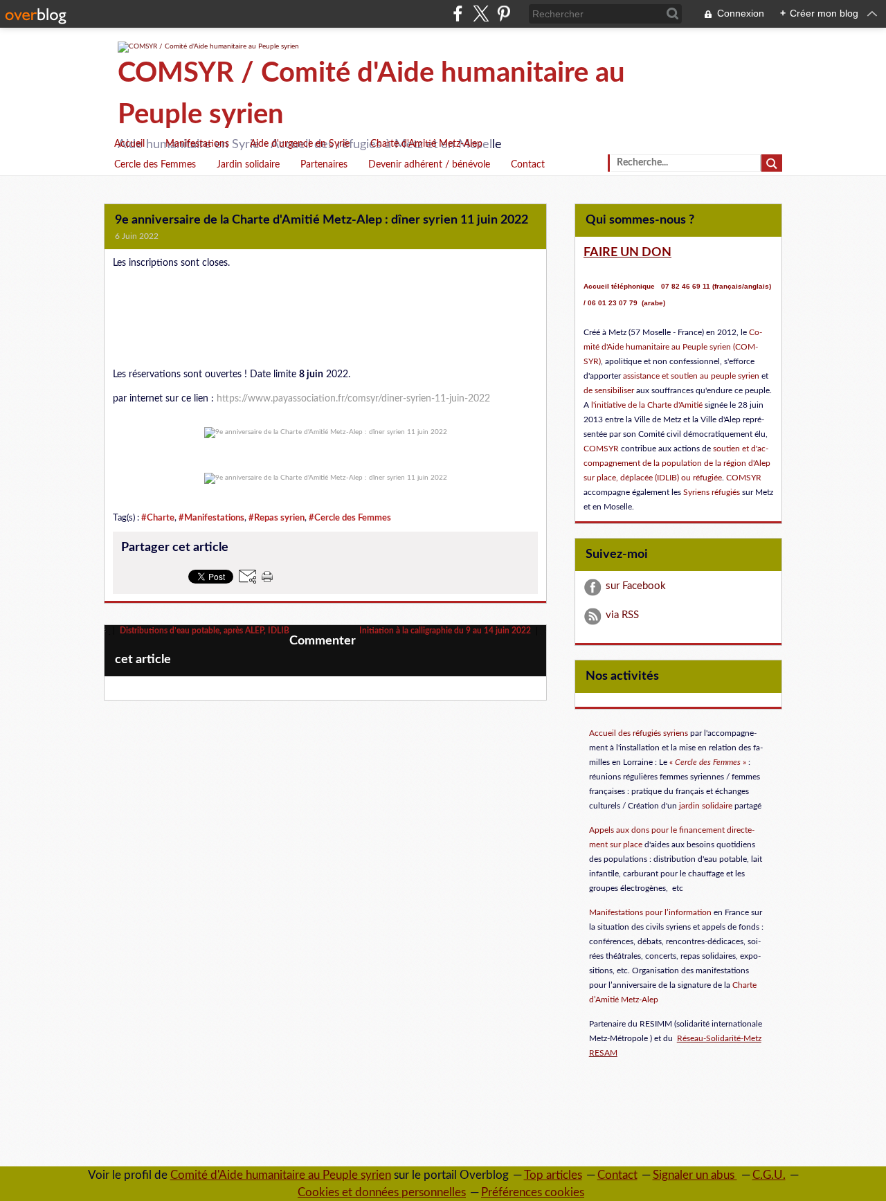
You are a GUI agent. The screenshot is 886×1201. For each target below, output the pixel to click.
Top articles (553, 1175)
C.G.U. (769, 1175)
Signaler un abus (695, 1175)
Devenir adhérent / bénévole (429, 165)
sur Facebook (636, 586)
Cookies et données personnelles (382, 1192)
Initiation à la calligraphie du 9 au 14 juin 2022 (446, 630)
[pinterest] (503, 13)
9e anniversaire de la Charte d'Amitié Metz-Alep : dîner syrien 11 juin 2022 (321, 220)
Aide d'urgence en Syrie (300, 144)
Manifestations (197, 144)
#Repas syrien (276, 518)
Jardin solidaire (248, 165)
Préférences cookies (532, 1192)
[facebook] (458, 13)
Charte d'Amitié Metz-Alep (426, 144)
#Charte (157, 518)
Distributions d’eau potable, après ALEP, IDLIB (203, 630)
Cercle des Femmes (155, 165)
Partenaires (323, 165)
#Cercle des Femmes (350, 518)
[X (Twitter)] (480, 13)
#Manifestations (211, 518)
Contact (528, 165)
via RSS (622, 615)
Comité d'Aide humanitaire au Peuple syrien (280, 1175)
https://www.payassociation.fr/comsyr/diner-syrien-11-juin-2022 (353, 399)
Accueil (129, 144)
